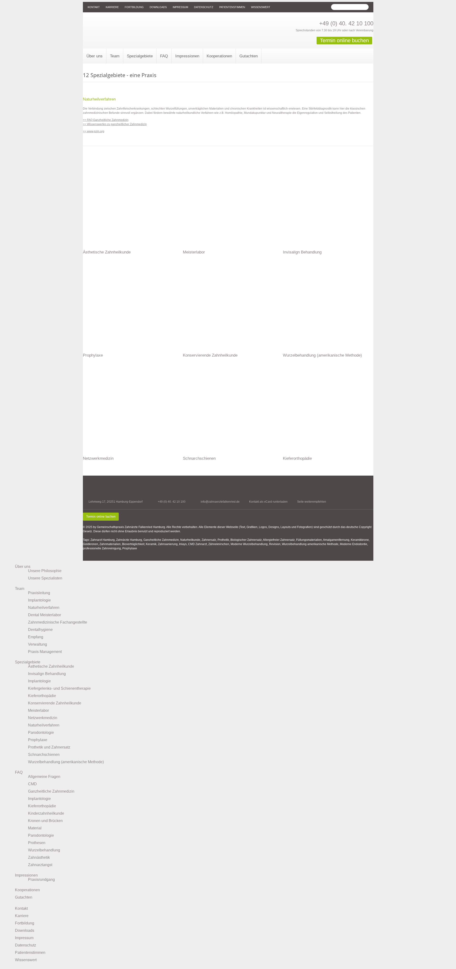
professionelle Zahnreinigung (102, 548)
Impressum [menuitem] (24, 938)
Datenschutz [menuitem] (25, 945)
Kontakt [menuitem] (21, 908)
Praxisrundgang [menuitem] (41, 879)
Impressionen (187, 56)
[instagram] (370, 504)
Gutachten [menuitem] (23, 897)
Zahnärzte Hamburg (129, 540)
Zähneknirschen (218, 544)
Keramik (151, 544)
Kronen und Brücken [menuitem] (45, 821)
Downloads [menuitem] (24, 930)
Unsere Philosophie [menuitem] (45, 571)
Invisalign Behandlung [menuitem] (47, 674)
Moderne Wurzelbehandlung (249, 544)
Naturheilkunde (190, 540)
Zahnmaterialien (110, 544)
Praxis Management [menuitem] (45, 652)
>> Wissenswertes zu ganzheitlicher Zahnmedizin (115, 124)
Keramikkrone (360, 540)
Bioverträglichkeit (133, 544)
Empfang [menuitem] (35, 637)
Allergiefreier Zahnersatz (279, 540)
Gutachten (248, 56)
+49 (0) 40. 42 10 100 (346, 23)
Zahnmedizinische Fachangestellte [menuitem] (57, 622)
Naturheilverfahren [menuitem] (43, 608)
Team (114, 56)
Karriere (112, 7)
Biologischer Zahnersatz (246, 540)
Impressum (180, 7)
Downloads (158, 7)
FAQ (164, 56)
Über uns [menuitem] (22, 567)
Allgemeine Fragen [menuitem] (44, 777)
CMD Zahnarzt (197, 544)
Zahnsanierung (168, 544)
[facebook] (354, 504)
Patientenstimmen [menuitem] (30, 953)
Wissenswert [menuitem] (26, 960)
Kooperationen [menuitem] (27, 890)
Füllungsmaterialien (309, 540)
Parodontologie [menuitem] (41, 732)
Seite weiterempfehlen (311, 501)
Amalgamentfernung (336, 540)
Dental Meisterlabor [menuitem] (44, 615)
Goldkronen (90, 544)
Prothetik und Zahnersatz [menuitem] (49, 747)
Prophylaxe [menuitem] (37, 740)
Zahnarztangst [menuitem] (40, 865)
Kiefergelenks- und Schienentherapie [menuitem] (59, 688)
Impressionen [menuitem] (26, 875)
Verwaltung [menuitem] (37, 644)
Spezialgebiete (140, 56)
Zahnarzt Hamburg (102, 540)
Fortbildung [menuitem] (24, 923)
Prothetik (223, 540)
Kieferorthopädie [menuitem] (42, 696)
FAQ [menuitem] (19, 772)
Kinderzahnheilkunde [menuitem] (46, 813)
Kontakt (94, 7)
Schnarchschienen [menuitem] (44, 755)
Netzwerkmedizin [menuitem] (42, 718)
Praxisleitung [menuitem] (39, 593)
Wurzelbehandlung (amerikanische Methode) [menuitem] (66, 762)
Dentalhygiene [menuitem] (40, 630)
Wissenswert (260, 7)
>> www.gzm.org (93, 131)
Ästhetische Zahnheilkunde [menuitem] (51, 666)
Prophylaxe (129, 548)
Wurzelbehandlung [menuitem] (44, 850)
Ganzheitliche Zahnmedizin (161, 540)
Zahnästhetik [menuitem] (39, 857)
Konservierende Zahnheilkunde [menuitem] (54, 703)
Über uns (94, 56)
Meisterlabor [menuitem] (38, 710)
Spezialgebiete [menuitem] (27, 662)
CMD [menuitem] (32, 784)
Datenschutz (203, 7)
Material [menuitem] (35, 828)
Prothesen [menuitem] (36, 843)
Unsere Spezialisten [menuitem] (45, 578)
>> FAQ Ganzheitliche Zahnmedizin (105, 120)
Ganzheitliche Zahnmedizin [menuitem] (51, 791)
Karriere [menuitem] (21, 916)
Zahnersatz (209, 540)
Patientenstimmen (232, 7)
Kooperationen (219, 56)
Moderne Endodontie (353, 544)
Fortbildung (134, 7)
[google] (362, 504)
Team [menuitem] (19, 589)
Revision (274, 544)
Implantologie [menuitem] (39, 600)
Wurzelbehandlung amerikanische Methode (310, 544)
